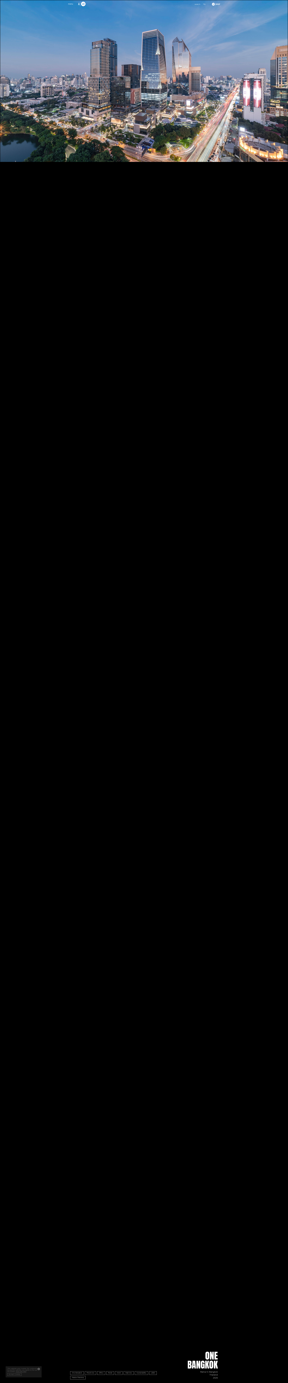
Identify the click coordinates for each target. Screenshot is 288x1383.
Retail (110, 1373)
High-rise (128, 1373)
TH (204, 4)
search (197, 4)
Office (101, 1373)
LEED (153, 1373)
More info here (21, 1371)
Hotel (119, 1373)
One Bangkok (77, 1373)
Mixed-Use (90, 1373)
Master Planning (78, 1377)
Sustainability (141, 1373)
